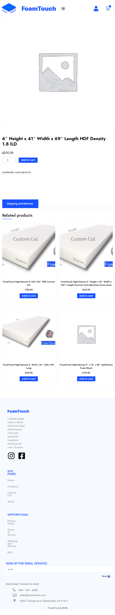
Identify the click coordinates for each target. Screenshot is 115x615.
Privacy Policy (11, 522)
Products (12, 486)
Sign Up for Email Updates (26, 563)
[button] (63, 8)
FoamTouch (39, 8)
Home (10, 480)
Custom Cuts (23, 172)
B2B (9, 552)
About (10, 501)
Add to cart (28, 160)
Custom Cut (11, 494)
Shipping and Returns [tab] (20, 203)
